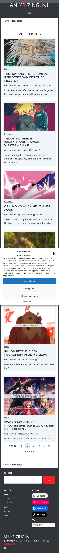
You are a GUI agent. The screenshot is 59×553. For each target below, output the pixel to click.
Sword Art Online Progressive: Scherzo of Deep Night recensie (29, 426)
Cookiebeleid (28, 301)
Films (6, 69)
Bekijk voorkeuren (29, 296)
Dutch (39, 525)
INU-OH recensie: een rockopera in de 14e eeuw (25, 353)
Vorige (12, 445)
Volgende (29, 451)
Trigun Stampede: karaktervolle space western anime (22, 142)
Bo (40, 85)
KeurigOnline (9, 543)
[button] (55, 253)
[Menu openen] (29, 13)
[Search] (49, 480)
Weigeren (29, 288)
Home (6, 20)
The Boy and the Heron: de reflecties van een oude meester (26, 77)
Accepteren (29, 281)
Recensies (8, 134)
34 (48, 445)
